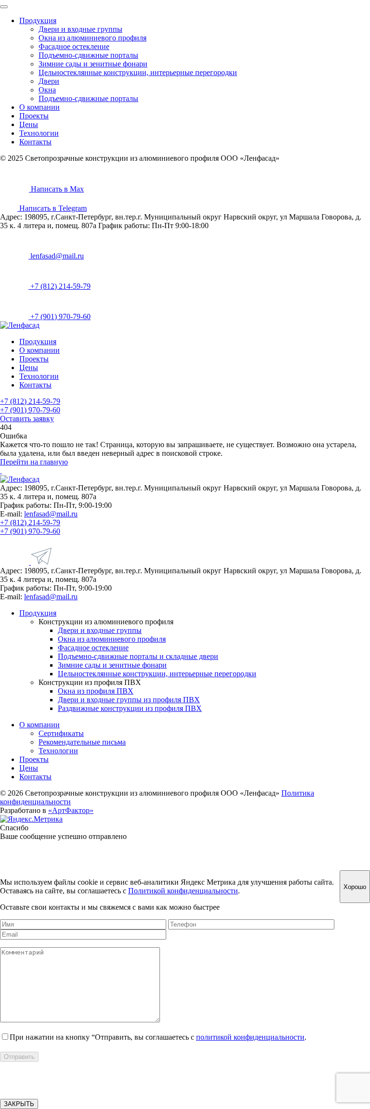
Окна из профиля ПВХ (95, 691)
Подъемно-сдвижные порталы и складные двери (138, 656)
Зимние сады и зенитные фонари (93, 64)
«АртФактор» (70, 810)
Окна (47, 90)
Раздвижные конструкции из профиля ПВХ (130, 708)
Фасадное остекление (74, 46)
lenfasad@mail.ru (56, 256)
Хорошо (355, 886)
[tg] (41, 562)
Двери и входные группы (80, 29)
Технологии (39, 133)
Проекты (34, 116)
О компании (39, 107)
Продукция (37, 20)
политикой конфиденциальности (250, 1037)
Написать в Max (56, 189)
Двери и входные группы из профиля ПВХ (129, 700)
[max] (15, 562)
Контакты (35, 142)
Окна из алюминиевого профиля (92, 38)
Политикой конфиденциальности (183, 891)
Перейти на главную (34, 462)
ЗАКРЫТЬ (19, 1104)
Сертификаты (61, 733)
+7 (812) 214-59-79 (59, 286)
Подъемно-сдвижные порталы (88, 55)
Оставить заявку (27, 418)
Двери (49, 81)
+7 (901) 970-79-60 (59, 316)
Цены (28, 124)
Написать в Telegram (52, 208)
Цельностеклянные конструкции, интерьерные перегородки (138, 72)
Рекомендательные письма (82, 742)
